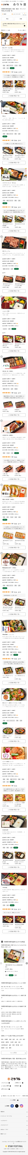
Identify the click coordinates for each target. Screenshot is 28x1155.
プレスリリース (21, 1148)
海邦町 (2, 1042)
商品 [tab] (7, 18)
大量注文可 (3, 1014)
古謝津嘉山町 (4, 1045)
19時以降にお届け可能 (6, 1016)
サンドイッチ (13, 988)
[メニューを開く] (24, 4)
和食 (2, 986)
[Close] (24, 25)
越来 (10, 1045)
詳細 (17, 60)
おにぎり (18, 988)
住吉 (7, 1048)
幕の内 (22, 988)
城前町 (2, 1048)
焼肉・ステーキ (12, 986)
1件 (16, 592)
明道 (2, 1039)
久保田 (11, 1042)
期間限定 (14, 1012)
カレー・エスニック (5, 988)
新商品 (10, 1012)
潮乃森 (17, 1045)
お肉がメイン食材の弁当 (17, 1001)
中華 (7, 986)
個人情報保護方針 (12, 1148)
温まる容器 (8, 1014)
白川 (21, 1045)
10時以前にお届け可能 (16, 1014)
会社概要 (5, 1148)
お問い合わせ (4, 1089)
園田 (10, 1048)
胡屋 (13, 1045)
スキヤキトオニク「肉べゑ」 (12, 971)
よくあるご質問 (5, 1086)
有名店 (7, 1012)
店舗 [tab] (21, 18)
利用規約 (17, 1086)
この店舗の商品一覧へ (14, 96)
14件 (17, 72)
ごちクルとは (4, 1082)
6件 (16, 140)
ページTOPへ (13, 1100)
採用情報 (17, 1148)
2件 (16, 207)
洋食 (5, 986)
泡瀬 (10, 1039)
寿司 (21, 986)
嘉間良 (7, 1042)
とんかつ (18, 986)
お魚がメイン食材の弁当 (6, 1001)
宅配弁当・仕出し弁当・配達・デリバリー (11, 1095)
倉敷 (16, 1042)
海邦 (24, 1039)
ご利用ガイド (18, 1082)
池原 (14, 1039)
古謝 (19, 1042)
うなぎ (2, 990)
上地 (17, 1039)
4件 (16, 393)
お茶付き (3, 1012)
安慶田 (6, 1039)
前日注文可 (19, 1012)
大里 (20, 1039)
